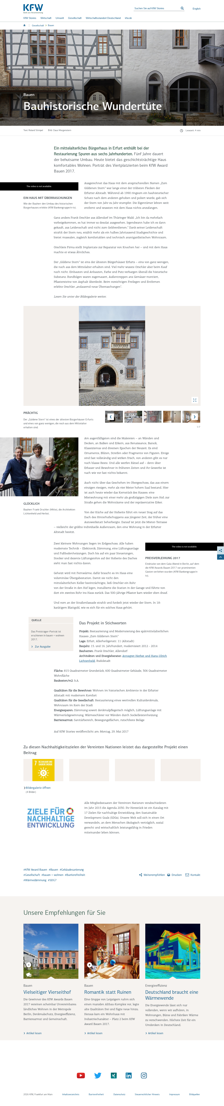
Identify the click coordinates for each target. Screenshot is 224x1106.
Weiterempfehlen (154, 875)
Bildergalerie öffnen (38, 788)
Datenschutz (119, 1094)
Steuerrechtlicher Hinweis (147, 1094)
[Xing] (112, 1076)
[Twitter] (96, 1076)
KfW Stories (29, 18)
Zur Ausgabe (42, 646)
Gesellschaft (74, 18)
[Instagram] (143, 1076)
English (197, 8)
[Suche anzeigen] (182, 8)
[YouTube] (81, 1076)
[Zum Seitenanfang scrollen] (220, 557)
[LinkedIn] (127, 1076)
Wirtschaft (46, 18)
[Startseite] (78, 9)
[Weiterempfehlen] (220, 550)
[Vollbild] (195, 400)
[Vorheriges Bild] (26, 356)
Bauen (51, 25)
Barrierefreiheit (96, 1094)
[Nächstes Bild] (197, 356)
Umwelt (60, 18)
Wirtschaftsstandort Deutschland (103, 18)
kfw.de (128, 18)
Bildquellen (194, 1094)
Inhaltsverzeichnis (70, 1094)
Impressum (174, 1094)
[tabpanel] (112, 367)
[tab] (112, 356)
